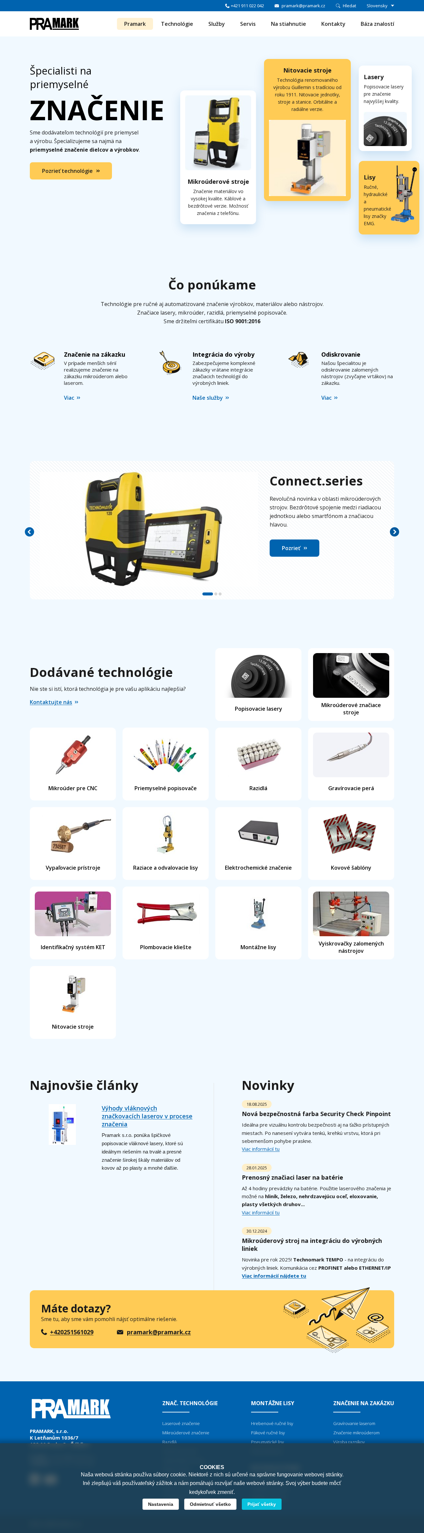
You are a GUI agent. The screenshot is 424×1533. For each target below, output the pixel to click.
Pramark (135, 23)
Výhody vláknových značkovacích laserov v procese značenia (147, 1116)
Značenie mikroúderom (356, 1433)
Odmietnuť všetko (210, 1504)
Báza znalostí (377, 23)
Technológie (177, 23)
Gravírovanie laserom (354, 1423)
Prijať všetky (261, 1504)
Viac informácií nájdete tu (274, 1275)
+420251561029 (71, 1332)
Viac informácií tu (261, 1149)
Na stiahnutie (288, 23)
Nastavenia (160, 1504)
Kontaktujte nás (51, 702)
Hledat (349, 6)
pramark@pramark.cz (303, 6)
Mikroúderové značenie (185, 1433)
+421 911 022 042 (247, 6)
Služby (216, 23)
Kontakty (333, 23)
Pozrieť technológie (67, 171)
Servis (248, 23)
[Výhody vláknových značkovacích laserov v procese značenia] (62, 1140)
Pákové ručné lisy (268, 1433)
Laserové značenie (181, 1423)
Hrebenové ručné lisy (272, 1423)
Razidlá (169, 1442)
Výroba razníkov (349, 1442)
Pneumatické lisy (267, 1442)
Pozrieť (291, 548)
